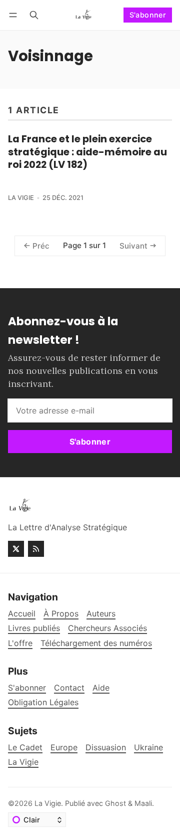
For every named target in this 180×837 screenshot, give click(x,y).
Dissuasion (106, 747)
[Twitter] (16, 549)
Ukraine (148, 747)
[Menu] (15, 15)
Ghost (115, 803)
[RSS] (36, 549)
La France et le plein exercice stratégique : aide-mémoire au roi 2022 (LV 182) (87, 151)
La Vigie (21, 197)
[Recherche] (34, 15)
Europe (64, 747)
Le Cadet (25, 747)
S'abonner (148, 15)
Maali (143, 803)
